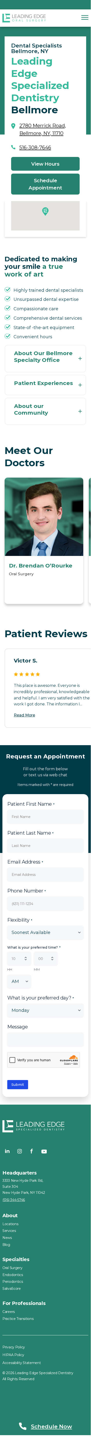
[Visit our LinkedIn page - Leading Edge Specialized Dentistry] (7, 1151)
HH (9, 969)
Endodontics (12, 1275)
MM (37, 969)
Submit (17, 1084)
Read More (24, 715)
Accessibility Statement (21, 1363)
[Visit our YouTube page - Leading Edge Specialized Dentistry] (44, 1151)
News (7, 1238)
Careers (8, 1312)
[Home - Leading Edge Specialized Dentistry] (45, 1127)
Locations (10, 1224)
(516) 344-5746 (13, 1200)
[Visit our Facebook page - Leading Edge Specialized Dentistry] (32, 1151)
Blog (6, 1245)
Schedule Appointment (45, 184)
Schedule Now (51, 1426)
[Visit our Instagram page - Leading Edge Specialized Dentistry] (20, 1151)
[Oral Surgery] (24, 18)
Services (9, 1231)
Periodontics (12, 1281)
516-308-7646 (35, 147)
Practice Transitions (17, 1319)
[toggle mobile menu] (84, 17)
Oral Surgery (12, 1268)
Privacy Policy (13, 1347)
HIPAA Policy (13, 1355)
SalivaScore (11, 1288)
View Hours (45, 164)
